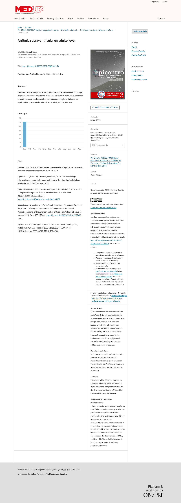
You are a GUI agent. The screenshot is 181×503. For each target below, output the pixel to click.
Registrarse (155, 2)
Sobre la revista (20, 19)
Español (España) (138, 51)
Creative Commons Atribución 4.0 (103, 208)
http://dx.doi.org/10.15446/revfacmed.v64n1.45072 (39, 199)
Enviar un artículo (140, 31)
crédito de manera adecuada (106, 271)
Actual (70, 19)
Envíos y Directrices (55, 19)
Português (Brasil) (139, 55)
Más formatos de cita (100, 145)
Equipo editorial (36, 19)
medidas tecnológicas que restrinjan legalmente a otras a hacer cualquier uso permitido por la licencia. (109, 298)
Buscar (105, 19)
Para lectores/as (138, 71)
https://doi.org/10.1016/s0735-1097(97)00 (63, 215)
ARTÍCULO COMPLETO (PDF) (106, 107)
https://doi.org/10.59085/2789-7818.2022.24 (40, 66)
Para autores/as (137, 75)
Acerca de (92, 19)
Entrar (165, 2)
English (134, 47)
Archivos (80, 19)
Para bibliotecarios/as (139, 79)
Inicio (20, 27)
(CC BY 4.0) (105, 244)
